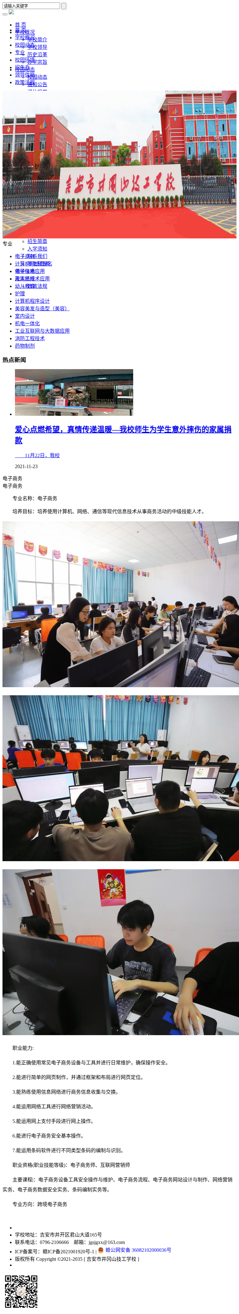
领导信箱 (25, 74)
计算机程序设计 (32, 301)
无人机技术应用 (32, 278)
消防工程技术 (30, 338)
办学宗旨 (37, 62)
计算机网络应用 (32, 263)
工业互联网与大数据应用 (42, 331)
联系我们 (37, 256)
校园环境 (25, 60)
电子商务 (25, 256)
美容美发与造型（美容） (42, 308)
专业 (20, 52)
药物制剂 (25, 346)
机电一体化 (27, 323)
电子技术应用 (30, 271)
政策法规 (37, 286)
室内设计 (25, 316)
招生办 (22, 67)
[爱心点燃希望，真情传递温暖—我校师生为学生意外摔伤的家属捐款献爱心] (74, 414)
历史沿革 (37, 54)
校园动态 (37, 77)
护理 (20, 293)
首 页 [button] (20, 24)
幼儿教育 (25, 286)
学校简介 (37, 39)
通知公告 (37, 84)
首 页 (20, 30)
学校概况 (25, 37)
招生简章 (37, 241)
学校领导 (37, 47)
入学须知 (37, 248)
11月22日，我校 (37, 455)
